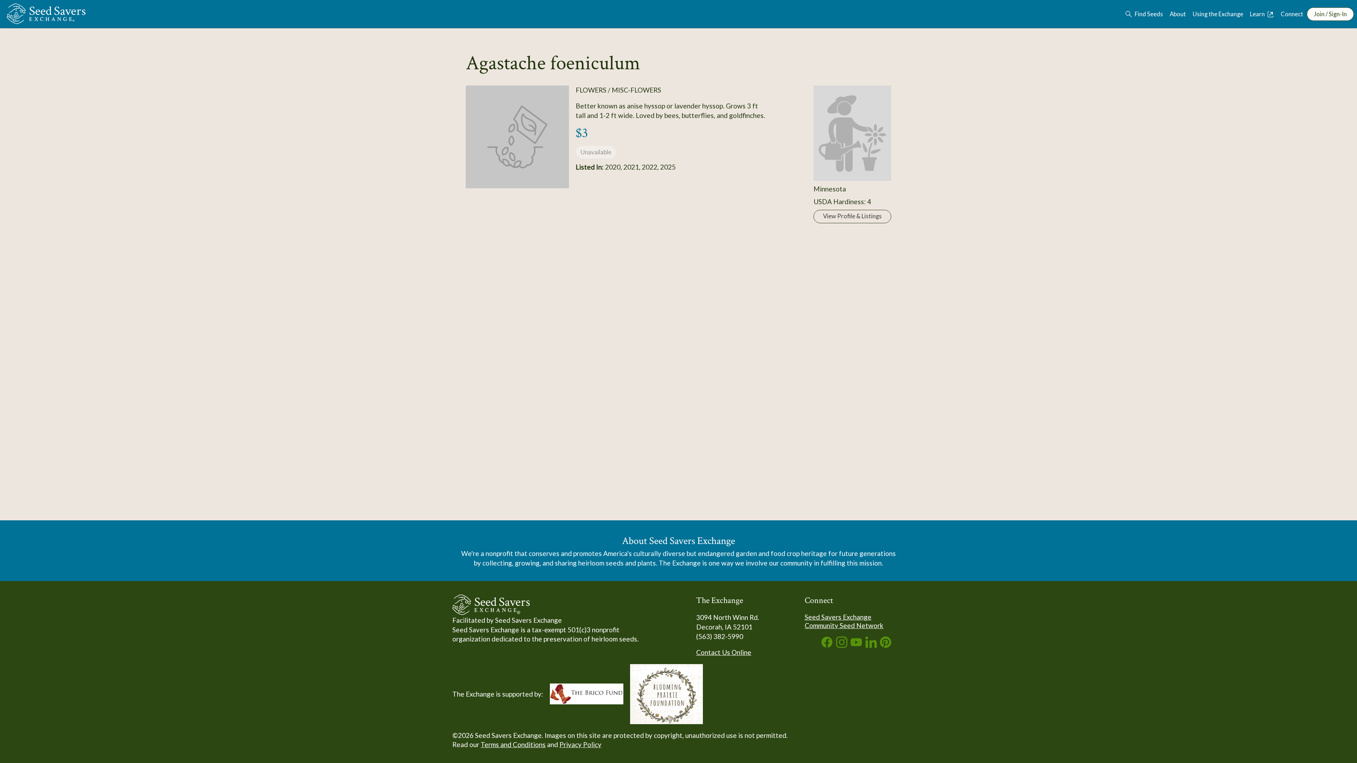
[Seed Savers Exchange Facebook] (827, 645)
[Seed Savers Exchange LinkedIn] (871, 645)
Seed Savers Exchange (838, 617)
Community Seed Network (844, 625)
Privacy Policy (580, 744)
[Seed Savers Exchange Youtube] (856, 645)
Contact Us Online (723, 652)
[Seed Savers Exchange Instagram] (841, 645)
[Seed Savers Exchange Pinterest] (885, 645)
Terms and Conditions (513, 744)
